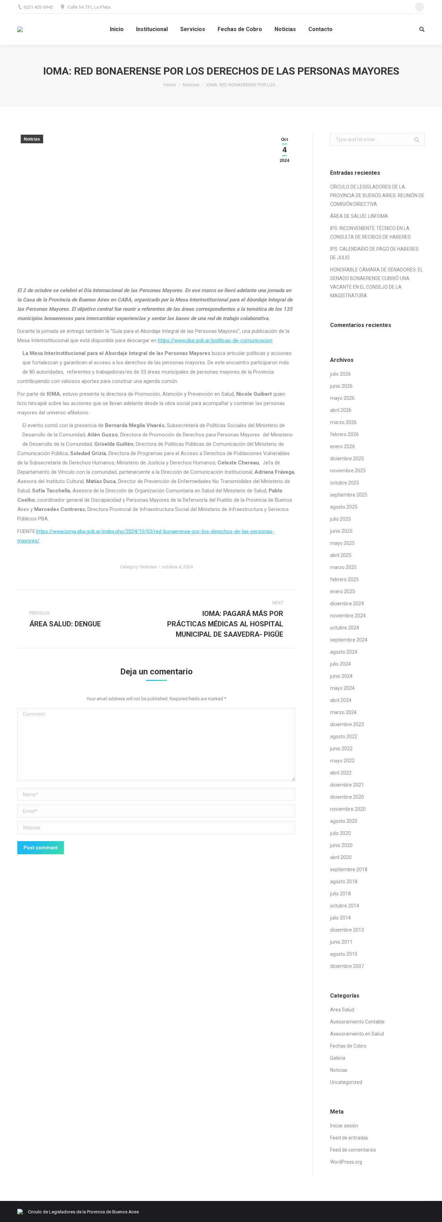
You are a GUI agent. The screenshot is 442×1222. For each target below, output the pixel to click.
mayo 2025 (342, 543)
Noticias (191, 84)
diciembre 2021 (347, 785)
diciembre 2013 (347, 930)
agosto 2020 (343, 821)
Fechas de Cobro (348, 1046)
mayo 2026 (342, 398)
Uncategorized (346, 1082)
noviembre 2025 (348, 470)
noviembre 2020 (348, 809)
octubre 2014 (344, 905)
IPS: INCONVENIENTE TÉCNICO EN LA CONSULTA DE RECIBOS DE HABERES (370, 232)
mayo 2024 (342, 688)
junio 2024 (341, 676)
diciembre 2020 (347, 797)
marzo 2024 (343, 712)
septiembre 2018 (348, 869)
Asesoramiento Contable (357, 1021)
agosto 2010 (343, 954)
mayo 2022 (342, 760)
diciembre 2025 (347, 458)
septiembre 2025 (348, 495)
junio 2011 (341, 942)
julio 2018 (340, 893)
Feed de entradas (349, 1138)
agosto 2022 (343, 736)
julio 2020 (340, 833)
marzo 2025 (343, 567)
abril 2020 (341, 857)
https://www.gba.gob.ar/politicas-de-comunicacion (215, 340)
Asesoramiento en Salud (357, 1034)
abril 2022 (341, 773)
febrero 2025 (344, 579)
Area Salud (342, 1009)
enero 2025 (342, 591)
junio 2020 (341, 845)
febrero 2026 (344, 434)
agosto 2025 (343, 507)
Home (170, 84)
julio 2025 (340, 519)
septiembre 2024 (348, 640)
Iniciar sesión (344, 1125)
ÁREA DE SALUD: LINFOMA (359, 216)
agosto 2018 (343, 881)
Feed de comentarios (353, 1150)
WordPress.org (346, 1162)
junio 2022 (341, 748)
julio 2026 (340, 374)
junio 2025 (341, 531)
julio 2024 (340, 664)
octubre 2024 (344, 628)
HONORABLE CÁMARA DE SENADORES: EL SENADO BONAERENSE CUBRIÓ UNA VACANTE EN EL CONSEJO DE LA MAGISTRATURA (376, 282)
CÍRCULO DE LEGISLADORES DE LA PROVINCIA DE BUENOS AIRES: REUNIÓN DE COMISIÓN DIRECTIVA (377, 195)
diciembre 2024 (347, 603)
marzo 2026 (343, 422)
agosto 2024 (343, 652)
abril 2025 (341, 555)
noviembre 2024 (348, 615)
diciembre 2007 (347, 966)
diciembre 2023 (347, 724)
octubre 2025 (344, 482)
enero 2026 (342, 446)
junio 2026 (341, 386)
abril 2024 (341, 700)
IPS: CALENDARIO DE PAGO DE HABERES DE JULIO (374, 253)
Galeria (337, 1058)
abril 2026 (341, 410)
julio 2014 (340, 918)
